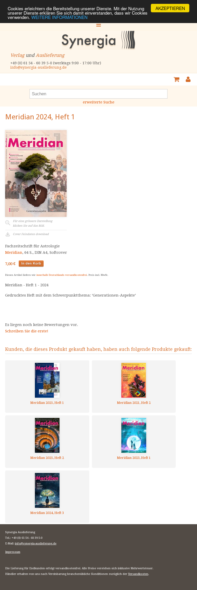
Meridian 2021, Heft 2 (134, 403)
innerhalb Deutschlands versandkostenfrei (61, 274)
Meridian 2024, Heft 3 (47, 513)
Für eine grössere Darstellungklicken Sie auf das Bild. (32, 223)
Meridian (13, 252)
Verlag (17, 55)
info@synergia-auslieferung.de (38, 67)
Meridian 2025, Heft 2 (47, 458)
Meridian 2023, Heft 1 (134, 458)
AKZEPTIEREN (170, 8)
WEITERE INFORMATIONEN (59, 17)
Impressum (12, 552)
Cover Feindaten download (31, 234)
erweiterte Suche (98, 102)
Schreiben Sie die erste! (26, 331)
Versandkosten (138, 574)
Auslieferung (50, 55)
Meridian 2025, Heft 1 (47, 403)
